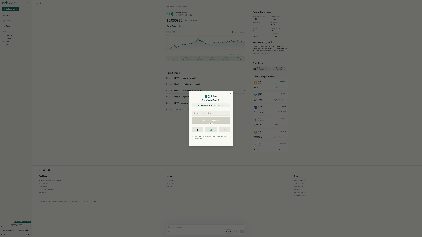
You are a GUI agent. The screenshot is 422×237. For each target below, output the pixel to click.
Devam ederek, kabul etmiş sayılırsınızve (211, 137)
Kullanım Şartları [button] (221, 136)
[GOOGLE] (211, 129)
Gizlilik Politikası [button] (198, 138)
